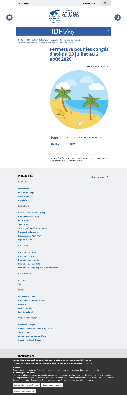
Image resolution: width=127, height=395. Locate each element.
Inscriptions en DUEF (27, 252)
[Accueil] (55, 14)
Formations (23, 206)
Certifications (24, 273)
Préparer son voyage (27, 317)
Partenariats (23, 196)
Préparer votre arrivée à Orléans (32, 336)
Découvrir (23, 181)
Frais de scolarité (25, 312)
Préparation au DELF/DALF (29, 236)
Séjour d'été (23, 224)
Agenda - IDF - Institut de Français (66, 40)
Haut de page (97, 177)
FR (105, 3)
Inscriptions (23, 245)
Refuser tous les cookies (52, 385)
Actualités (22, 200)
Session (18, 367)
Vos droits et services (27, 296)
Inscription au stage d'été (29, 264)
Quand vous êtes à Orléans (29, 340)
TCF (19, 284)
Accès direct (88, 3)
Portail (21, 40)
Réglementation (25, 308)
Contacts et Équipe (26, 192)
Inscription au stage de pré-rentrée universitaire (38, 267)
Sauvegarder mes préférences (26, 385)
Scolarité (22, 289)
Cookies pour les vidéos (25, 372)
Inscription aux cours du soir (30, 260)
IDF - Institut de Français (37, 40)
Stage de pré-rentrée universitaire (32, 228)
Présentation (23, 188)
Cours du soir (24, 220)
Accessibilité (24, 3)
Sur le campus (24, 332)
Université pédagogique (28, 232)
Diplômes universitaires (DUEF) (31, 213)
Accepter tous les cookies (24, 391)
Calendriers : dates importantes (31, 300)
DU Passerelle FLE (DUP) (28, 216)
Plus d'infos (87, 363)
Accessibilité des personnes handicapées (35, 328)
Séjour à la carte (25, 240)
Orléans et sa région (26, 324)
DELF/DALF (23, 280)
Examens (22, 304)
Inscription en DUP (26, 256)
